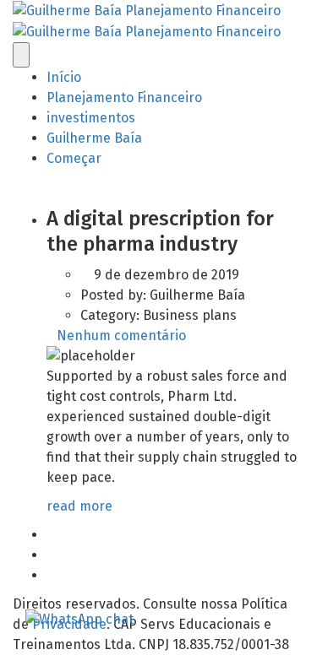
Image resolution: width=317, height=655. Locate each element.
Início (63, 77)
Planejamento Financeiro (124, 97)
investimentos (90, 118)
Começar (73, 158)
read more (81, 506)
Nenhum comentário (121, 336)
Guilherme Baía (94, 138)
